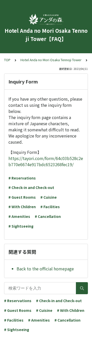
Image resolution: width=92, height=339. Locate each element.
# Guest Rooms (22, 197)
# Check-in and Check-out (31, 187)
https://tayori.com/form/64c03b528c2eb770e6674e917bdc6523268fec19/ (45, 161)
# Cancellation (48, 216)
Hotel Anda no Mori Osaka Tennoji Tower (51, 59)
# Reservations (22, 178)
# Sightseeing (20, 226)
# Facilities (50, 206)
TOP (7, 59)
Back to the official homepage (45, 269)
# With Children (22, 206)
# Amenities (19, 216)
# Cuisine (48, 197)
